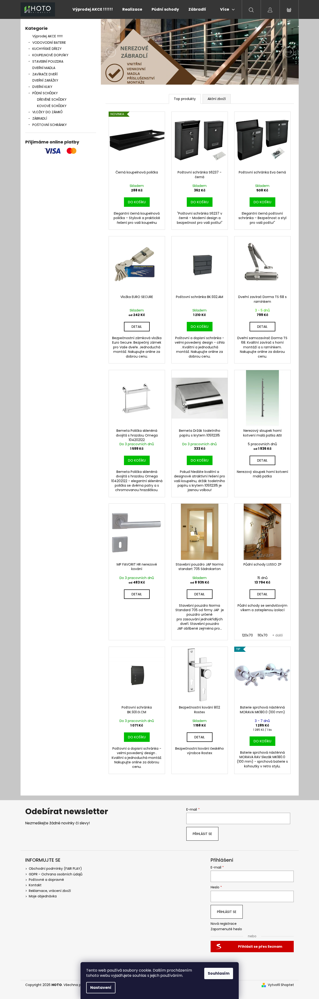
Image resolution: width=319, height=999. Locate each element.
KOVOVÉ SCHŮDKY (52, 106)
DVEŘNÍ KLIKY (42, 86)
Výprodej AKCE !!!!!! (47, 36)
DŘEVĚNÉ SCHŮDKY (52, 99)
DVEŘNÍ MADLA (43, 67)
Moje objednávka (43, 896)
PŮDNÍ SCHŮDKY (45, 93)
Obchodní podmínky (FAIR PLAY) (55, 868)
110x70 (263, 635)
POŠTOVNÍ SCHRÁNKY (49, 124)
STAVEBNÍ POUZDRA (47, 61)
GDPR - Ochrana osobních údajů (55, 874)
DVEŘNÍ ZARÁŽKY (45, 80)
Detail (137, 326)
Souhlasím (219, 973)
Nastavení (100, 987)
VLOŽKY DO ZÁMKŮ (47, 112)
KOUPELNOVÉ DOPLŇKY (50, 55)
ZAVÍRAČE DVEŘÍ (45, 74)
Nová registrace (224, 923)
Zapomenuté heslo (226, 929)
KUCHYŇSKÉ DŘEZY (47, 48)
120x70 (247, 635)
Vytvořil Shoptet (281, 985)
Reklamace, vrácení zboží (50, 890)
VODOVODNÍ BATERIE (49, 42)
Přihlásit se (202, 833)
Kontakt (35, 885)
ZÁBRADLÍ (39, 118)
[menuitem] (93, 9)
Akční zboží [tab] (217, 98)
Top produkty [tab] (185, 98)
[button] (116, 52)
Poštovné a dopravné (46, 879)
